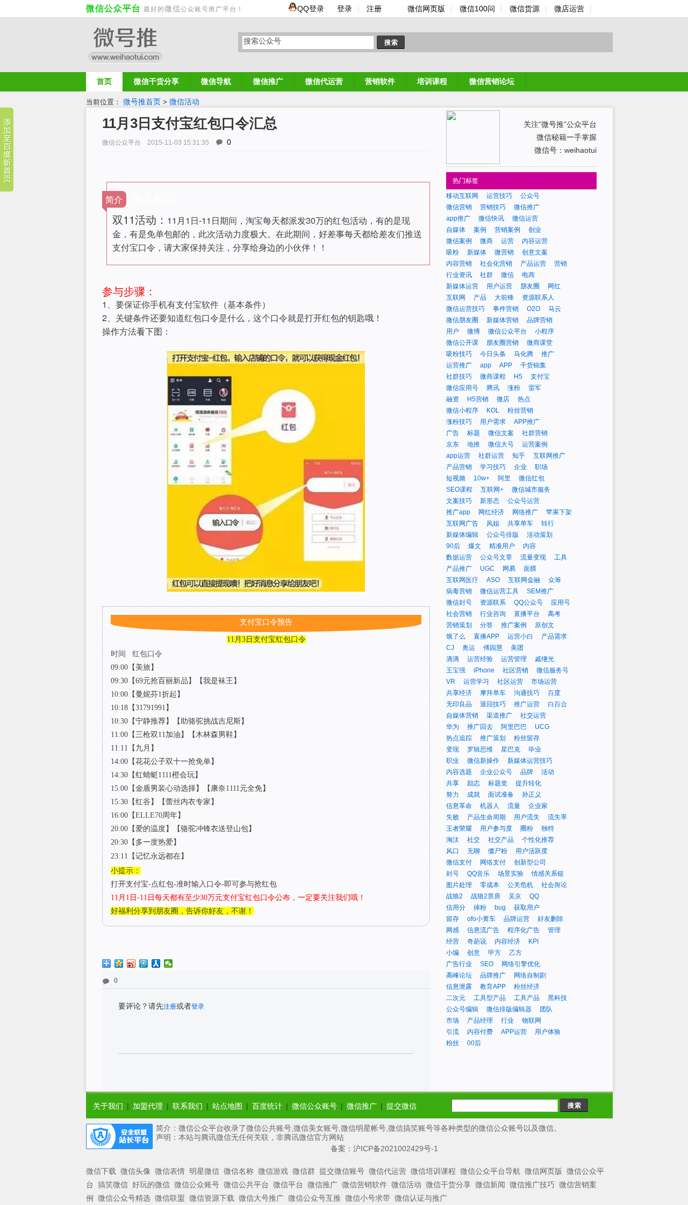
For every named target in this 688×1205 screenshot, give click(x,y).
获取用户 (527, 907)
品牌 (526, 772)
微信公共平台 (246, 1184)
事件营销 (506, 309)
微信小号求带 (367, 1198)
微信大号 (501, 444)
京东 (452, 444)
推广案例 (514, 625)
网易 (509, 568)
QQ (534, 896)
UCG (542, 727)
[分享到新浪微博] (131, 963)
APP (505, 365)
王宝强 (455, 670)
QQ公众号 (528, 602)
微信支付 (459, 862)
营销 (560, 263)
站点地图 (227, 1106)
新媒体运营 (462, 286)
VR (450, 681)
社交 (473, 840)
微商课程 (493, 376)
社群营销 (535, 433)
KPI (533, 941)
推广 (547, 354)
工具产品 (527, 998)
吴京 (514, 896)
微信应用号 (462, 388)
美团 (517, 647)
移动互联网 (462, 196)
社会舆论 (554, 885)
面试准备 (501, 794)
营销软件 (380, 81)
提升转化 (528, 783)
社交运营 (533, 715)
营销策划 (459, 625)
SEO (486, 964)
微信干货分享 (156, 81)
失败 (452, 817)
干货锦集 (533, 365)
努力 (452, 794)
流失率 (557, 817)
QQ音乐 (478, 873)
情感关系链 (548, 873)
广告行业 (459, 964)
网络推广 (525, 512)
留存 (452, 919)
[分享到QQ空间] (119, 963)
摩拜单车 (493, 693)
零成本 (489, 885)
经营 (452, 941)
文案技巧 (459, 501)
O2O (533, 309)
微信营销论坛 (491, 81)
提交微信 (401, 1106)
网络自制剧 (530, 975)
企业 (520, 467)
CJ (450, 647)
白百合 (557, 704)
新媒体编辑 (462, 534)
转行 (547, 523)
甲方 (494, 952)
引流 (452, 1032)
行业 (507, 1020)
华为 (452, 727)
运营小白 (520, 636)
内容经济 (507, 941)
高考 (554, 614)
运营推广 (459, 365)
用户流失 (527, 817)
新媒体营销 (502, 320)
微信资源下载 (211, 1198)
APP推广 (527, 422)
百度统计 (267, 1106)
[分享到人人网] (156, 963)
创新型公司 (530, 862)
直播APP (486, 636)
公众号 (530, 196)
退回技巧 (493, 704)
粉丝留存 (527, 738)
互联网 (455, 297)
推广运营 (527, 704)
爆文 (474, 546)
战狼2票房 (485, 896)
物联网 (531, 1020)
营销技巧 (493, 207)
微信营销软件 (364, 1184)
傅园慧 (493, 647)
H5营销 (478, 399)
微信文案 (501, 433)
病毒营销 (459, 591)
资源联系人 (538, 297)
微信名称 (239, 1171)
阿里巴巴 (514, 727)
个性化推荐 (538, 840)
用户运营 (499, 286)
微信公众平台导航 (490, 1171)
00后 (474, 1043)
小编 (452, 952)
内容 (529, 546)
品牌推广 (493, 975)
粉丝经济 (527, 986)
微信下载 (101, 1171)
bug (500, 907)
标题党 (497, 783)
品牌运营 (516, 919)
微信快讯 (491, 218)
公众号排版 (502, 534)
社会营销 (459, 614)
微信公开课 (462, 342)
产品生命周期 (486, 817)
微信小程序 (462, 410)
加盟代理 (148, 1106)
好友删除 (550, 919)
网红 (554, 286)
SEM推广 (540, 591)
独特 (547, 828)
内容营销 (459, 263)
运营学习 (476, 681)
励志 (473, 783)
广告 (452, 433)
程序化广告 (523, 930)
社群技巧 (459, 376)
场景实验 (511, 873)
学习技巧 (493, 467)
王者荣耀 (459, 828)
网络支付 (493, 862)
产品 (480, 297)
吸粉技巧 (459, 354)
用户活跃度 (531, 851)
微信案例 (459, 241)
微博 (473, 331)
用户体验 (548, 1032)
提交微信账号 (341, 1171)
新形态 (489, 501)
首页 (104, 81)
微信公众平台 (113, 8)
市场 (452, 1020)
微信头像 (135, 1171)
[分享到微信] (168, 963)
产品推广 (459, 568)
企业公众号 (496, 772)
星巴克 (510, 749)
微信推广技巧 (532, 1184)
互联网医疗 (462, 580)
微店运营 (569, 8)
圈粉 (526, 828)
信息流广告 (483, 930)
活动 (547, 772)
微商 (486, 241)
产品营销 (459, 467)
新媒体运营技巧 (530, 760)
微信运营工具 (499, 591)
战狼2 (454, 896)
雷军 (534, 388)
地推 (473, 444)
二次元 (455, 998)
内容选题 (459, 772)
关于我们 (108, 1106)
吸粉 (452, 252)
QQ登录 (311, 8)
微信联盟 (170, 1198)
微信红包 (531, 478)
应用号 (560, 602)
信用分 (455, 907)
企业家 (538, 806)
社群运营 (491, 455)
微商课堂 (540, 342)
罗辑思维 (480, 749)
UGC (487, 568)
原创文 (544, 625)
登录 (344, 8)
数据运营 (459, 557)
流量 (513, 806)
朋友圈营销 (502, 342)
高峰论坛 (459, 975)
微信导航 (216, 81)
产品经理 (480, 1020)
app (485, 365)
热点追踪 (459, 738)
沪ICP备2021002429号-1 (395, 1148)
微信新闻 (490, 1184)
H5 (518, 376)
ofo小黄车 (481, 919)
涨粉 (513, 388)
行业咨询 (493, 614)
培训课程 (432, 81)
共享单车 (520, 523)
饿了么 (455, 636)
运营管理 (514, 659)
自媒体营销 (462, 715)
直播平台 (527, 614)
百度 (554, 693)
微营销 (504, 252)
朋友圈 (530, 286)
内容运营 (535, 241)
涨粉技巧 (459, 422)
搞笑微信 (113, 1184)
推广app (458, 512)
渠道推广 (499, 715)
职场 (541, 467)
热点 (524, 399)
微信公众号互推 (314, 1198)
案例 (480, 229)
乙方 (515, 952)
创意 (473, 952)
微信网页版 (426, 8)
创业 (534, 229)
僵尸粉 (497, 851)
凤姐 (492, 523)
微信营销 (459, 207)
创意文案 (535, 252)
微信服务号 (552, 670)
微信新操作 (483, 760)
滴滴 (452, 659)
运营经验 (480, 659)
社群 (486, 275)
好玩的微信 (151, 1184)
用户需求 (493, 422)
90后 (453, 546)
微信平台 (288, 1184)
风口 (452, 851)
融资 (452, 399)
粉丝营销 (520, 410)
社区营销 (515, 670)
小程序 (544, 331)
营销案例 (507, 229)
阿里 (504, 478)
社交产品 (501, 840)
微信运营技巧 (465, 309)
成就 (473, 794)
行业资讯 (459, 275)
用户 (452, 331)
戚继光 (544, 659)
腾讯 (492, 388)
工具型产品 (490, 998)
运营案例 (535, 444)
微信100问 (477, 8)
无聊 (473, 851)
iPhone (484, 670)
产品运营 (533, 263)
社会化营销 (496, 263)
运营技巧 (499, 196)
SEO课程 (459, 489)
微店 (503, 399)
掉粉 (480, 907)
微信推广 (268, 81)
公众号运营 (523, 501)
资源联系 (493, 602)
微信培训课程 (433, 1171)
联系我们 (188, 1106)
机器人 (489, 806)
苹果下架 (559, 512)
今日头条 (493, 354)
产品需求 (554, 636)
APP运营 (514, 1032)
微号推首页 (142, 101)
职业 (452, 760)
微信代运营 (324, 81)
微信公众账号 (314, 1106)
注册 (374, 8)
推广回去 (480, 727)
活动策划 (540, 534)
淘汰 (452, 840)
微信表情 (170, 1171)
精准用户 (502, 546)
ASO (493, 580)
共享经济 (459, 693)
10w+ (482, 478)
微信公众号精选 (124, 1198)
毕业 (534, 749)
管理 (554, 930)
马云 (554, 309)
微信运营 (525, 218)
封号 (452, 873)
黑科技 (557, 998)
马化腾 (523, 354)
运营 (507, 241)
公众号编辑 (462, 1009)
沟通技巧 (527, 693)
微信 (172, 8)
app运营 (458, 455)
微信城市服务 (531, 489)
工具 (560, 557)
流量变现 (533, 557)
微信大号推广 (261, 1198)
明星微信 (204, 1171)
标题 (473, 433)
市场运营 (544, 681)
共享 (452, 783)
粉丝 (452, 1043)
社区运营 (510, 681)
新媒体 (476, 252)
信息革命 (459, 806)
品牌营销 (540, 320)
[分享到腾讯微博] (143, 963)
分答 (486, 625)
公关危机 (520, 885)
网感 (452, 930)
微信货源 (525, 8)
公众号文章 (496, 557)
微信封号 (459, 602)
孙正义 (531, 794)
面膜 (530, 568)
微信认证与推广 (421, 1198)
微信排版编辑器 (509, 1009)
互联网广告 (462, 523)
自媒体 (455, 229)
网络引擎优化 (520, 964)
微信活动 (184, 101)
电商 (528, 275)
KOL (492, 410)
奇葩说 (476, 941)
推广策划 (493, 738)
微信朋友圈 (462, 320)
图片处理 (459, 885)
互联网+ (492, 489)
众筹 (554, 580)
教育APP (493, 986)
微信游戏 (273, 1171)
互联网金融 (524, 580)
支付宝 (540, 376)
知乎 (518, 455)
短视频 (455, 478)
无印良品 (459, 704)
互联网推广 (549, 455)
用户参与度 (496, 828)
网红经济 (491, 512)
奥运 (468, 647)
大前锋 (504, 297)
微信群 (303, 1171)
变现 (452, 749)
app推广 (458, 218)
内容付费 (480, 1032)
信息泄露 (459, 986)
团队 (546, 1009)
